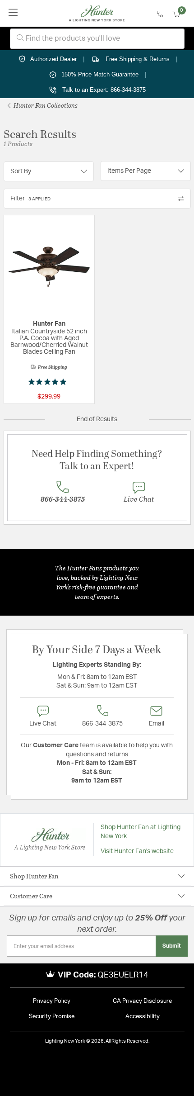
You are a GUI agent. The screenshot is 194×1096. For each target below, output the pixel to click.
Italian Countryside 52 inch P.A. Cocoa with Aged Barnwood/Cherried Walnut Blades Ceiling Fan (49, 341)
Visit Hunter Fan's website (137, 851)
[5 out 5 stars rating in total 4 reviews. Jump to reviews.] (49, 381)
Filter (30, 198)
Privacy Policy (51, 1001)
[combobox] (97, 38)
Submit (171, 946)
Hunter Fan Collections (45, 105)
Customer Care (31, 896)
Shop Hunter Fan (34, 876)
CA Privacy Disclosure (142, 1001)
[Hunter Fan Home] (97, 14)
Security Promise (51, 1017)
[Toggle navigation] (13, 13)
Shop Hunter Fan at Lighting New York (140, 832)
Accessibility (142, 1017)
